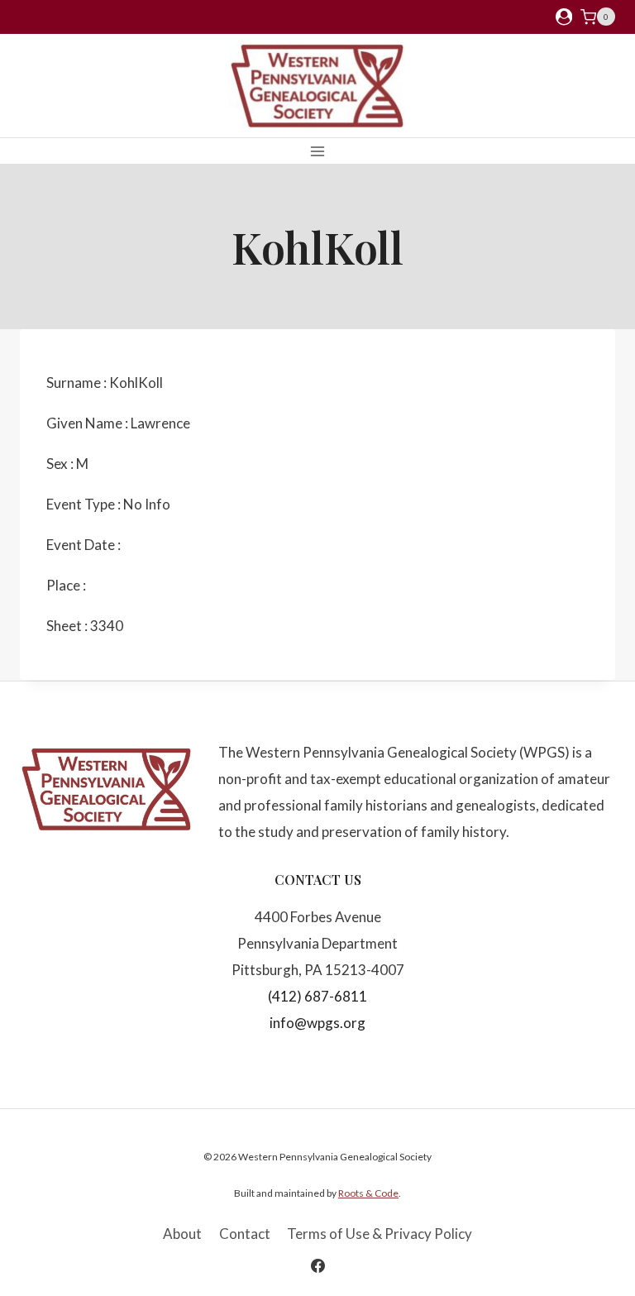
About (182, 1233)
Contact (244, 1233)
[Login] (564, 17)
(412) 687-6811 (317, 996)
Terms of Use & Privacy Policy (379, 1233)
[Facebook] (317, 1265)
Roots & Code (368, 1193)
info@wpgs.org (317, 1022)
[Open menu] (318, 151)
